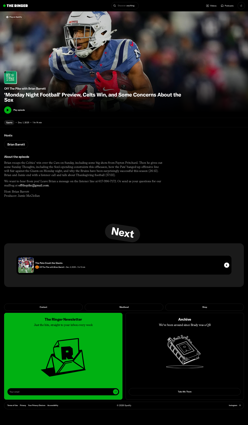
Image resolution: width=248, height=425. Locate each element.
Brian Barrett (16, 144)
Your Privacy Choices (36, 405)
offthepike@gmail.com (33, 185)
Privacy (23, 405)
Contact (43, 307)
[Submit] (115, 391)
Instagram (233, 405)
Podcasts (229, 5)
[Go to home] (15, 5)
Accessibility (52, 405)
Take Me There (185, 391)
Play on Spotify (15, 17)
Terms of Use (12, 405)
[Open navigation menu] (241, 5)
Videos (213, 5)
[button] (125, 5)
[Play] (7, 110)
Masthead (124, 307)
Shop (204, 307)
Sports (9, 122)
